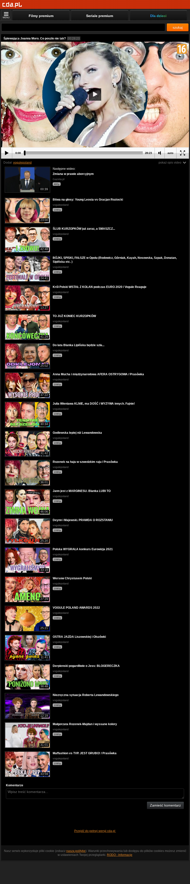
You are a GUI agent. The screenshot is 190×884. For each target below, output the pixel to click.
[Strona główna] (12, 5)
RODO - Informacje (119, 855)
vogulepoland (22, 162)
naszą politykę (76, 851)
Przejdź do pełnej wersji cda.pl (95, 831)
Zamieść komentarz (165, 805)
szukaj (178, 27)
